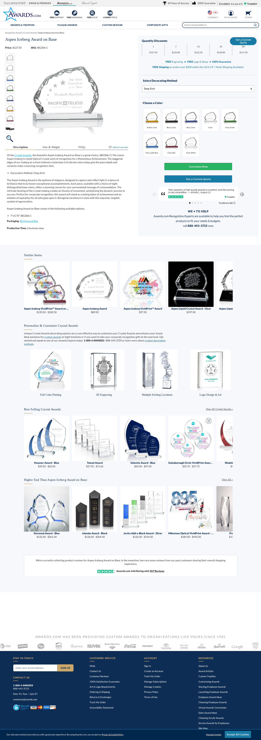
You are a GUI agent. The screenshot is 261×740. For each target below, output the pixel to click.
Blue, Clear (191, 127)
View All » (227, 479)
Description (20, 147)
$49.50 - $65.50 (46, 464)
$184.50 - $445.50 (191, 535)
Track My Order (98, 702)
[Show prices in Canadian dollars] (215, 12)
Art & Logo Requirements (102, 686)
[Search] (255, 25)
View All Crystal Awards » (219, 409)
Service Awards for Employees (214, 723)
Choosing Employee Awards (213, 702)
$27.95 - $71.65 (94, 464)
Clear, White (191, 153)
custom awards (52, 336)
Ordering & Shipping (100, 692)
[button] (15, 3)
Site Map (203, 728)
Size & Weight (51, 147)
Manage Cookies (152, 686)
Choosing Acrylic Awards (211, 718)
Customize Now (198, 166)
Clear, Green (230, 127)
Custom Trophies (207, 676)
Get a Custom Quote (243, 41)
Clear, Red (171, 153)
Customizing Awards (209, 681)
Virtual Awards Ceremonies (213, 707)
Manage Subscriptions (155, 681)
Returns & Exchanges (100, 697)
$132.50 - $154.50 (143, 535)
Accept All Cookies (238, 734)
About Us (203, 666)
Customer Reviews (99, 676)
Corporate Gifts (157, 25)
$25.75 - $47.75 (191, 464)
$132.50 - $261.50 (47, 535)
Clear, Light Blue (151, 153)
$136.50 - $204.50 (94, 535)
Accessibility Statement (102, 707)
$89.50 (95, 310)
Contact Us (95, 671)
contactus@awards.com (25, 699)
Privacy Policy (151, 692)
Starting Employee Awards (212, 686)
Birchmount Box (29, 221)
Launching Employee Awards (213, 692)
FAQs (81, 147)
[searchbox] (220, 25)
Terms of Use (150, 697)
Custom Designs (112, 25)
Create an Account (153, 671)
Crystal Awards (22, 155)
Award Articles (206, 671)
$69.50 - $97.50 (142, 464)
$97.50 (143, 310)
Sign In (147, 666)
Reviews (157, 570)
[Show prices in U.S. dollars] (210, 12)
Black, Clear (171, 127)
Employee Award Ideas (210, 697)
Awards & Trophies (22, 25)
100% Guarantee (105, 681)
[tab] (20, 147)
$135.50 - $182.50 (46, 310)
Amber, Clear (152, 127)
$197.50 (191, 310)
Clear (210, 127)
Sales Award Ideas (208, 712)
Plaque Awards (67, 25)
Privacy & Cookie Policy (112, 734)
